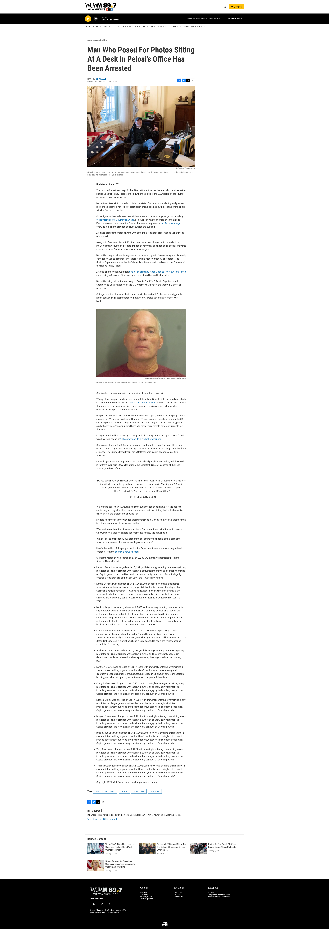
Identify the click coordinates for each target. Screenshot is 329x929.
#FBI (140, 480)
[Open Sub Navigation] (100, 27)
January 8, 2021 (148, 496)
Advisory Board (146, 897)
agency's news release (126, 551)
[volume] (96, 19)
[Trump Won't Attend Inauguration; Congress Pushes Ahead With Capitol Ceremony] (95, 848)
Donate (238, 6)
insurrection (139, 791)
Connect (174, 27)
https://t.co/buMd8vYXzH (126, 491)
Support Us (178, 897)
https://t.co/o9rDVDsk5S (114, 487)
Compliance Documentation (219, 895)
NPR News (154, 791)
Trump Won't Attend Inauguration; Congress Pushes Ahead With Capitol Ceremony (120, 847)
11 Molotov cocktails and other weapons (140, 439)
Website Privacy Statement (219, 897)
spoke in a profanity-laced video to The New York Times (157, 271)
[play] (88, 18)
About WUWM (157, 27)
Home (87, 27)
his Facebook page (171, 223)
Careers (177, 895)
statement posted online (142, 402)
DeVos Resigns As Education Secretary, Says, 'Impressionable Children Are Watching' (120, 864)
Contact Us (178, 893)
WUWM (124, 791)
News (96, 27)
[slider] (99, 18)
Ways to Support (193, 27)
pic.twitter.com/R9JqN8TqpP (155, 491)
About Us (143, 893)
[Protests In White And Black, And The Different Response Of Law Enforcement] (147, 848)
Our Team (144, 895)
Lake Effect (110, 27)
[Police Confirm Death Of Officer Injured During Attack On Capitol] (198, 848)
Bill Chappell (100, 79)
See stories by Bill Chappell (102, 818)
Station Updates (146, 899)
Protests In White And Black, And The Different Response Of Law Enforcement (171, 847)
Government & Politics (97, 40)
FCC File (211, 893)
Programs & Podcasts (133, 27)
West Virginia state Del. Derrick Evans (115, 219)
